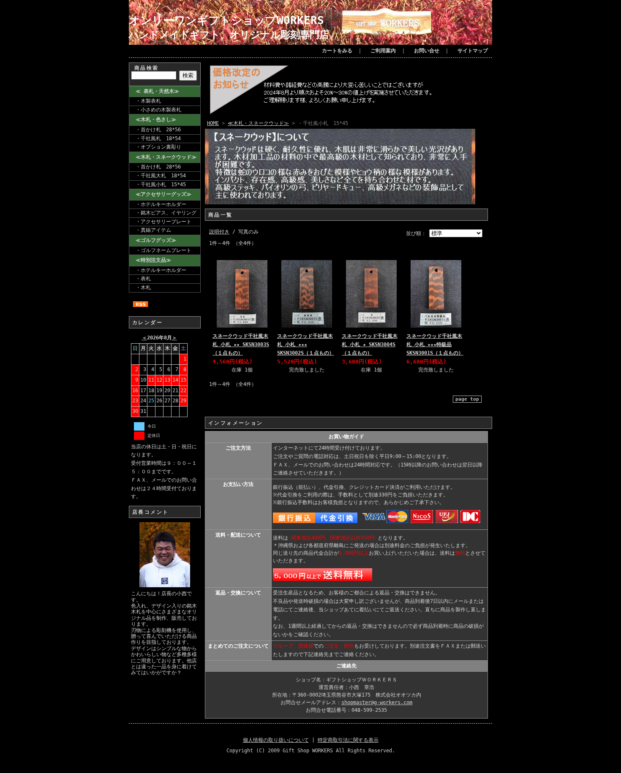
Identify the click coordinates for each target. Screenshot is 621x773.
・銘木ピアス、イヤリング (166, 213)
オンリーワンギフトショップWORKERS (226, 20)
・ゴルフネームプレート (163, 250)
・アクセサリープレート (163, 222)
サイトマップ (473, 51)
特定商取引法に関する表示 (348, 740)
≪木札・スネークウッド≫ (166, 157)
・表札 (143, 279)
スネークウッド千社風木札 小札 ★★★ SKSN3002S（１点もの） (305, 344)
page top (467, 399)
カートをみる (337, 51)
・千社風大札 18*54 (161, 176)
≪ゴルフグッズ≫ (156, 240)
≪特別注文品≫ (153, 260)
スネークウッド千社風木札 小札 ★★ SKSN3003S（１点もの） (240, 344)
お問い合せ (426, 51)
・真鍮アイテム (153, 230)
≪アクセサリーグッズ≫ (163, 194)
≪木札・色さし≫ (156, 119)
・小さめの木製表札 (158, 110)
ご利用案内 (383, 51)
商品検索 (146, 68)
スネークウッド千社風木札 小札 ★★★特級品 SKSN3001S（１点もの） (434, 344)
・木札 (143, 287)
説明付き (219, 232)
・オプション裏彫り (158, 147)
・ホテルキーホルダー (161, 204)
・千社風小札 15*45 (161, 184)
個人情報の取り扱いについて (276, 740)
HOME (213, 123)
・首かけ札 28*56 (158, 130)
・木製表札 (148, 101)
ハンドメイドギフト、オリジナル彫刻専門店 (229, 34)
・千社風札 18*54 (158, 138)
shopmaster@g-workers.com (376, 702)
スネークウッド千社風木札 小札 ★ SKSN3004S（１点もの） (370, 344)
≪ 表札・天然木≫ (157, 91)
